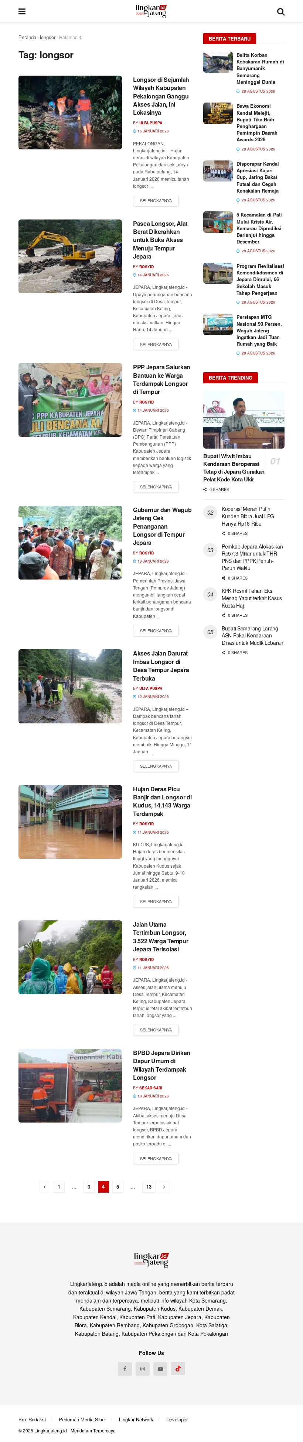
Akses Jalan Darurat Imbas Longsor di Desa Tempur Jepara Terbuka (161, 665)
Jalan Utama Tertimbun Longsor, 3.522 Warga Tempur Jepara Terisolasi (160, 936)
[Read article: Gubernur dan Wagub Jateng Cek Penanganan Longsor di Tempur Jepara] (70, 543)
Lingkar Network (136, 1419)
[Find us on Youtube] (160, 1369)
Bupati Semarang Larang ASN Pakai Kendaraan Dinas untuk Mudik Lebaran (252, 635)
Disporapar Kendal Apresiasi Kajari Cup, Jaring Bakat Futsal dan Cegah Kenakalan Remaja (257, 177)
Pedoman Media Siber (82, 1419)
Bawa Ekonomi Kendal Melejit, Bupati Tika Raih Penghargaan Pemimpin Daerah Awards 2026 (257, 122)
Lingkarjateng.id (50, 1430)
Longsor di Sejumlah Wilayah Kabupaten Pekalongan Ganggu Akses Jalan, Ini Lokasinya (161, 96)
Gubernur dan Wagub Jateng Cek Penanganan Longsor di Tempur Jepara (162, 526)
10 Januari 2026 (152, 1096)
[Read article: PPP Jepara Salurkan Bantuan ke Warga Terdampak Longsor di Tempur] (70, 400)
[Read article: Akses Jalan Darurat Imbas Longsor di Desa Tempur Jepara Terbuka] (70, 686)
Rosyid (146, 266)
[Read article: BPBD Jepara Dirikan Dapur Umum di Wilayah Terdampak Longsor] (70, 1086)
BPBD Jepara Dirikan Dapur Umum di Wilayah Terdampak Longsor (161, 1065)
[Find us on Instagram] (143, 1369)
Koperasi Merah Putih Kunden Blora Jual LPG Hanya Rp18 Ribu (248, 516)
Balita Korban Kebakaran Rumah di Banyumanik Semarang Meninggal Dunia (260, 68)
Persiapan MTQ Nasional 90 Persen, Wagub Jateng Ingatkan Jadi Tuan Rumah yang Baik (259, 330)
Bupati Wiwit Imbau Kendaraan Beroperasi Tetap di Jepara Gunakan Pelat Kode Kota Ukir (234, 467)
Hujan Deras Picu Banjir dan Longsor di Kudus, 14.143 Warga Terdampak (162, 801)
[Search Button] (281, 11)
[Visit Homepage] (151, 11)
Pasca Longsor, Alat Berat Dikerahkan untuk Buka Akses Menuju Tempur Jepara (160, 240)
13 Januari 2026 (152, 561)
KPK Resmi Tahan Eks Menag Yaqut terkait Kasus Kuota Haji (252, 598)
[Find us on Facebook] (125, 1369)
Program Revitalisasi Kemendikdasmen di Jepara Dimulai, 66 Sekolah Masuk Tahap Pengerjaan (260, 279)
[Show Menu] (21, 11)
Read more (156, 201)
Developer (177, 1419)
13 (149, 1186)
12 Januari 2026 (152, 696)
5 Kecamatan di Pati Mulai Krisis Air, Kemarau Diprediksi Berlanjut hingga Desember (259, 228)
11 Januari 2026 (152, 832)
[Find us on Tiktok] (178, 1368)
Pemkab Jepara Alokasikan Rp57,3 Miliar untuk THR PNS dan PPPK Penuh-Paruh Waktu (252, 557)
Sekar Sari (150, 1087)
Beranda (27, 37)
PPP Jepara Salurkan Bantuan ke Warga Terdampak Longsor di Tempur (161, 379)
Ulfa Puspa (150, 122)
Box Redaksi (32, 1419)
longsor (47, 37)
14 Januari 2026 (152, 274)
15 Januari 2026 (152, 131)
